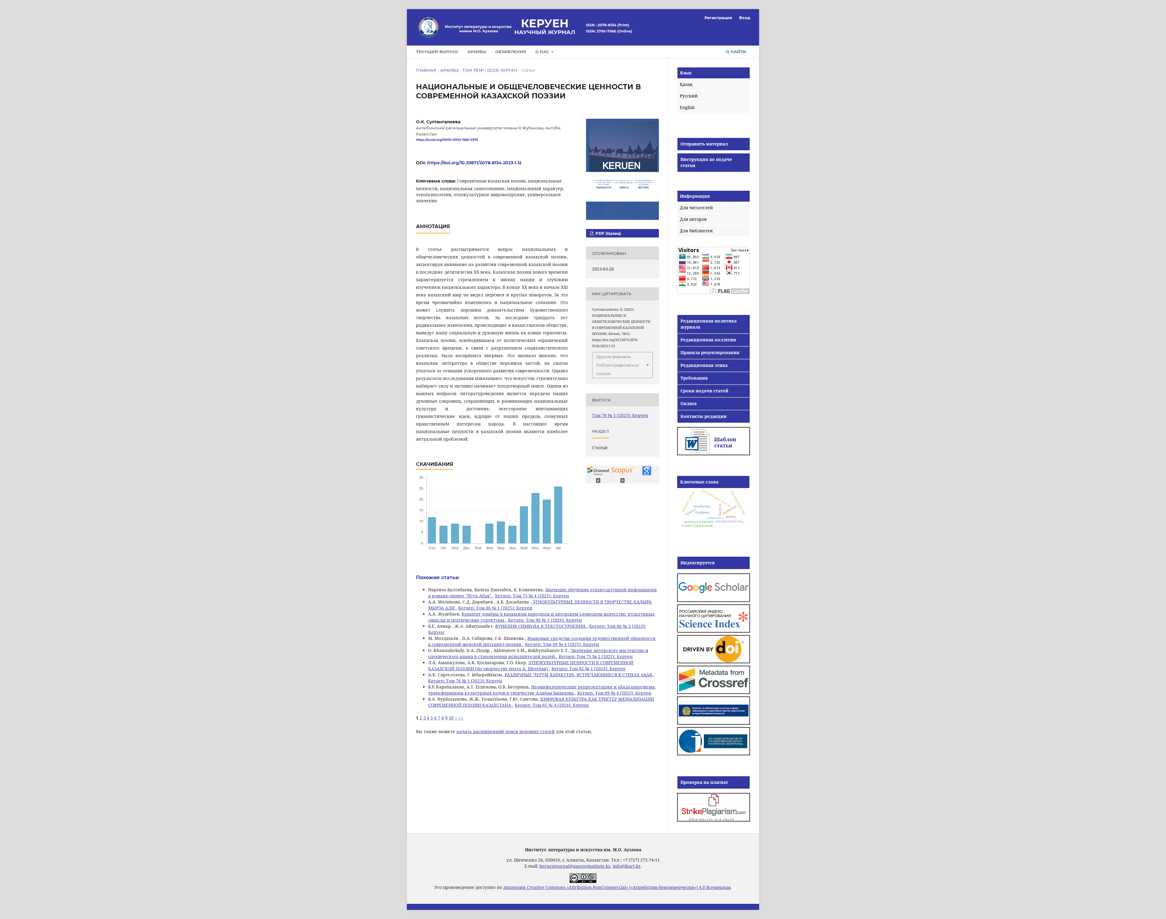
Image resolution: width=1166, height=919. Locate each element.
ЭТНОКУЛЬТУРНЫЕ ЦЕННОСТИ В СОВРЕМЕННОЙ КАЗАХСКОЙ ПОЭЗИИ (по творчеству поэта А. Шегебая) (530, 665)
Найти (737, 51)
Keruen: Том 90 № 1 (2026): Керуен (545, 620)
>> (461, 718)
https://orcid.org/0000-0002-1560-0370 (447, 140)
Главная (426, 70)
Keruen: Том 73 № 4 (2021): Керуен (532, 596)
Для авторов (693, 219)
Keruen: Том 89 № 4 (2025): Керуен (562, 644)
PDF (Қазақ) (607, 233)
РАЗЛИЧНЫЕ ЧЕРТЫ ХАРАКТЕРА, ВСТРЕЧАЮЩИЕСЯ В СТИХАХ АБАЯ (579, 675)
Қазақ (686, 84)
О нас (542, 51)
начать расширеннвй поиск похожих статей (505, 731)
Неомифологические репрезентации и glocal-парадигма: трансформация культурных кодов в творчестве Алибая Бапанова (542, 690)
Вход (744, 17)
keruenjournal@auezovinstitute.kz (575, 866)
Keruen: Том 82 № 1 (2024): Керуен (588, 668)
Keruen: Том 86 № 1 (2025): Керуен (495, 608)
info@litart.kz (626, 866)
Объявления (510, 51)
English (687, 107)
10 (451, 718)
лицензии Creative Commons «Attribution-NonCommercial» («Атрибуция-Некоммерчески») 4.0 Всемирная (617, 887)
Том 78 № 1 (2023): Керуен (489, 70)
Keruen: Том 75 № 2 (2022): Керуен (596, 656)
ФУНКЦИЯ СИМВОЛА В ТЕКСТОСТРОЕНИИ (541, 626)
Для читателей (696, 207)
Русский (689, 96)
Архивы (476, 51)
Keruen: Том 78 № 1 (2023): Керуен (465, 681)
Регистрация (718, 17)
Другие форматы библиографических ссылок (617, 365)
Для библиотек (696, 231)
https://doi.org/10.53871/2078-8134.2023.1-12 (474, 163)
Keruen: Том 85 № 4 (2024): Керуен (552, 705)
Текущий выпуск (437, 51)
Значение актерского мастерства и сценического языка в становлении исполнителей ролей (538, 653)
